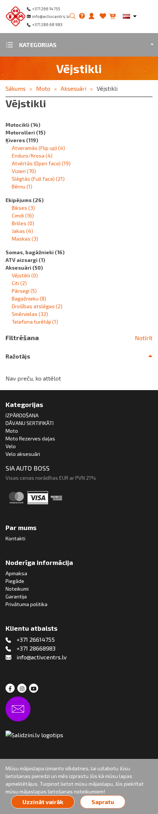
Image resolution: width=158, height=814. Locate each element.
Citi (19, 283)
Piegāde (15, 581)
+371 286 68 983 (47, 24)
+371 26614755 (36, 639)
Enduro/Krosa (32, 155)
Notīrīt (143, 337)
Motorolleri (26, 132)
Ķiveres (22, 140)
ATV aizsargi (25, 260)
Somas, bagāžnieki (35, 252)
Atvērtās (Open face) (41, 163)
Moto (43, 88)
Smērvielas (30, 314)
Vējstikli (107, 88)
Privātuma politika (26, 604)
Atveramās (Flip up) (38, 148)
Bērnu (22, 186)
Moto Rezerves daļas (30, 438)
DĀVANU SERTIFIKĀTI (30, 423)
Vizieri (24, 171)
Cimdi (23, 215)
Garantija (16, 596)
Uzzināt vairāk (42, 801)
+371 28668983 (36, 648)
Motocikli (23, 125)
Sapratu (102, 801)
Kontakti (15, 538)
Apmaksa (16, 573)
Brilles (23, 223)
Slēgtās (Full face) (38, 179)
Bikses (23, 208)
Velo (11, 446)
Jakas (22, 231)
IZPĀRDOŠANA (22, 415)
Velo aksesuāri (23, 454)
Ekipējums (25, 200)
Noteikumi (17, 589)
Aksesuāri (73, 88)
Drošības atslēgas (37, 306)
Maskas (25, 238)
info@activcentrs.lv (51, 16)
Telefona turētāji (35, 321)
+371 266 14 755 (46, 8)
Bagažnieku (29, 298)
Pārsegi (24, 291)
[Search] (73, 16)
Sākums (16, 88)
